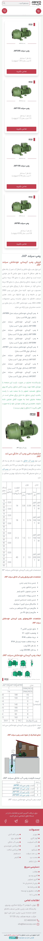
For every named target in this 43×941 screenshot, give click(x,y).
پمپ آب (5, 469)
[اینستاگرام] (37, 821)
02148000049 (30, 920)
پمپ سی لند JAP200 (20, 795)
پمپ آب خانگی (28, 461)
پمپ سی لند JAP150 (20, 792)
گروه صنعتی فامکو (13, 935)
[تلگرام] (16, 821)
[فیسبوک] (5, 821)
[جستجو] (4, 3)
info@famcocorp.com (27, 924)
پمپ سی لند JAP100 (20, 788)
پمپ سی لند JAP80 (21, 785)
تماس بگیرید (21, 71)
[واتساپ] (27, 821)
